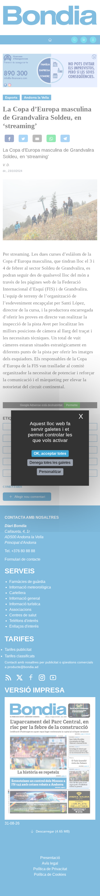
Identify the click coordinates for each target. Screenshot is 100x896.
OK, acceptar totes (50, 453)
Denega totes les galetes (50, 463)
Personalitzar (50, 472)
